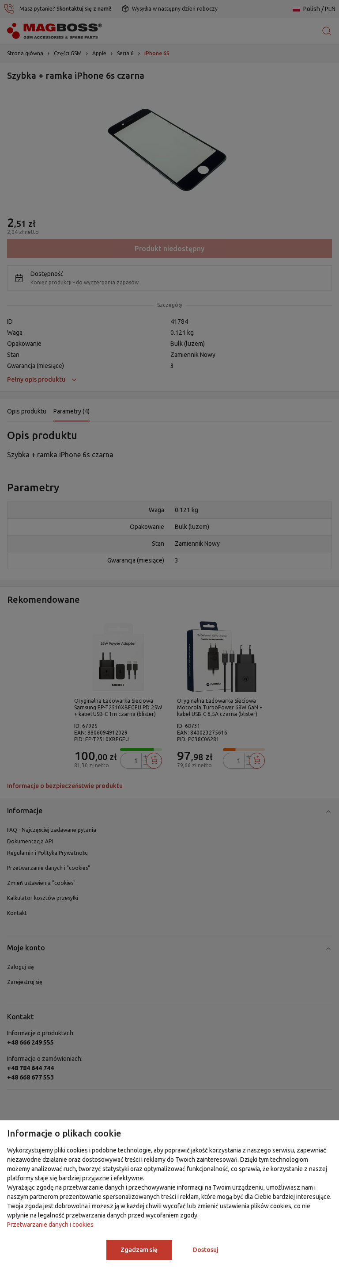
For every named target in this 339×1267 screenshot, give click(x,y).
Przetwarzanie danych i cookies (50, 1224)
